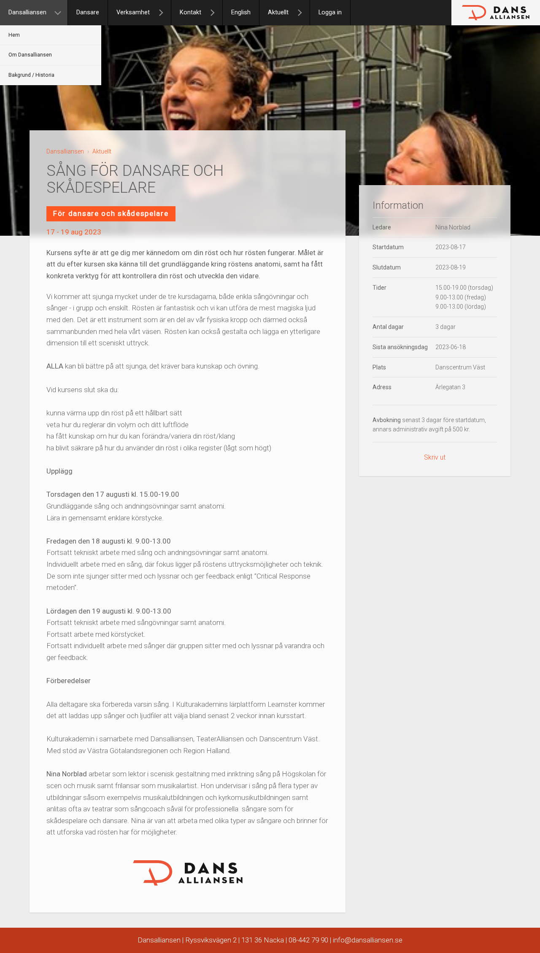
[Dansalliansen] (61, 12)
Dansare (87, 12)
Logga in (330, 12)
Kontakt (190, 12)
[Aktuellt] (303, 12)
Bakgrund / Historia (31, 75)
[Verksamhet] (164, 12)
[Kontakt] (216, 12)
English (241, 12)
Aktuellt (278, 12)
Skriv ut (435, 457)
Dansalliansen (27, 12)
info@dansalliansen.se (367, 940)
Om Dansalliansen (30, 55)
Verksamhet (133, 12)
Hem (14, 35)
